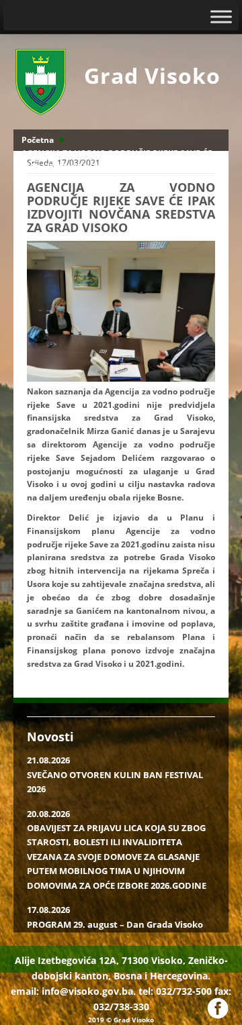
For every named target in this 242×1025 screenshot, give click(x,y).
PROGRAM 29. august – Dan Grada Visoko (115, 924)
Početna (38, 140)
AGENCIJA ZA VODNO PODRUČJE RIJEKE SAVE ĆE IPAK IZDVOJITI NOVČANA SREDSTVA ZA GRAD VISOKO (117, 167)
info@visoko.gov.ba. (89, 991)
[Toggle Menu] (221, 16)
